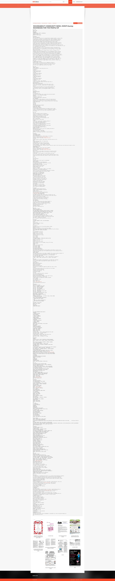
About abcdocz (73, 579)
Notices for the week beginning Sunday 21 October (50, 548)
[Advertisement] (57, 14)
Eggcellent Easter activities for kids (75, 567)
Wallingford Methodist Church (63, 536)
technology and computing (36, 23)
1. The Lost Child (50, 535)
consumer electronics (44, 23)
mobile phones (54, 23)
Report (75, 23)
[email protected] (47, 137)
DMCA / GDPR (77, 579)
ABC (36, 2)
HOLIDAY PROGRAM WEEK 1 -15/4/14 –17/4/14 (50, 568)
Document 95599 (74, 547)
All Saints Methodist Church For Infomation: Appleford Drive (38, 550)
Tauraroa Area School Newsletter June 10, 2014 (75, 536)
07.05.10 (63, 554)
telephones (49, 23)
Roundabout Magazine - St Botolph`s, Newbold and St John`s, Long (38, 537)
